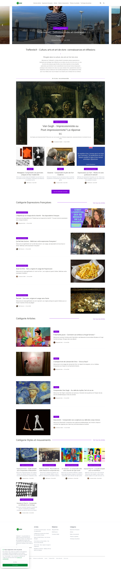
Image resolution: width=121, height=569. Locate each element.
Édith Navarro (55, 532)
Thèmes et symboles (74, 3)
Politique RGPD (51, 558)
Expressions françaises (47, 3)
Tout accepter (15, 565)
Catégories (73, 527)
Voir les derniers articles (60, 191)
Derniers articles (37, 3)
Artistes (55, 3)
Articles (36, 527)
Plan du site (66, 558)
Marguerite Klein (55, 529)
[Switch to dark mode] (104, 3)
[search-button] (100, 3)
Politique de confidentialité (38, 558)
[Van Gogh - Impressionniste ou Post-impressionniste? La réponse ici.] (60, 113)
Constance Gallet (55, 534)
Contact (45, 558)
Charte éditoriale (59, 558)
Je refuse (15, 562)
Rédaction (54, 527)
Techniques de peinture (85, 3)
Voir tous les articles (99, 203)
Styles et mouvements (63, 3)
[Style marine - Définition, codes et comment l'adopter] (60, 25)
